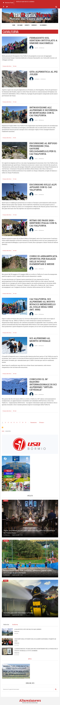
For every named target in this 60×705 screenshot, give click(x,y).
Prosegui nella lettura (7, 67)
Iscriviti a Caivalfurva (2, 427)
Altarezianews (30, 700)
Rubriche (34, 25)
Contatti (27, 25)
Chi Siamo (19, 25)
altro (29, 659)
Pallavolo (6, 540)
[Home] (30, 16)
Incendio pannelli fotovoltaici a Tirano (18, 613)
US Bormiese (43, 25)
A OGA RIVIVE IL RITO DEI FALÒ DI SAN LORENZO (27, 629)
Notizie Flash (9, 2)
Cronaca (6, 500)
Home (13, 25)
